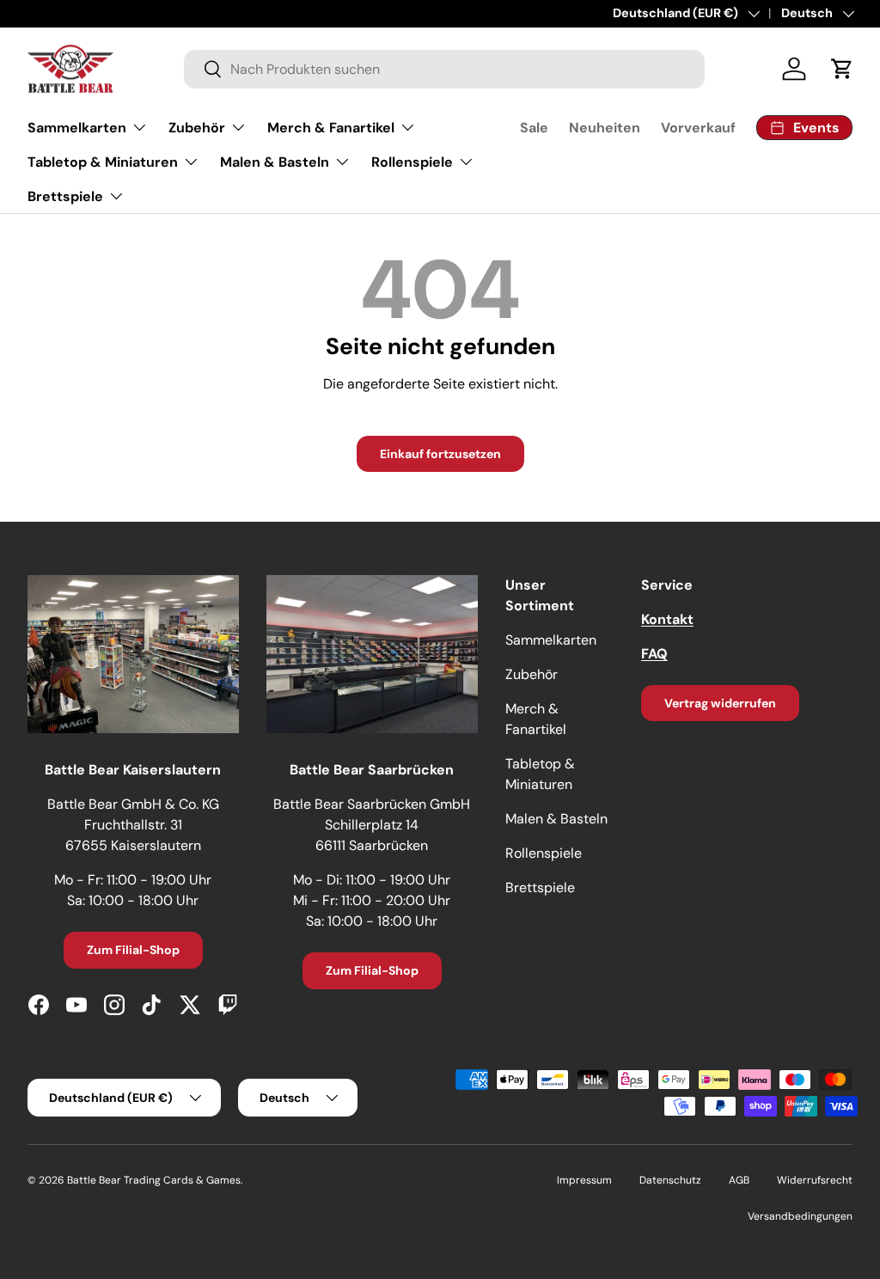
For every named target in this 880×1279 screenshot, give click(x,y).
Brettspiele (540, 887)
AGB (739, 1180)
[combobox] (444, 69)
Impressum (584, 1180)
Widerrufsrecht (814, 1180)
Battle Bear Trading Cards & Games (154, 1180)
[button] (842, 69)
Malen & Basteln (556, 819)
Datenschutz (670, 1180)
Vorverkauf (698, 128)
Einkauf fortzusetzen (440, 454)
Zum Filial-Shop (133, 950)
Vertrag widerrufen (720, 703)
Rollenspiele (543, 853)
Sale (534, 128)
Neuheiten (604, 128)
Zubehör (531, 674)
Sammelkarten (550, 640)
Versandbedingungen (800, 1216)
